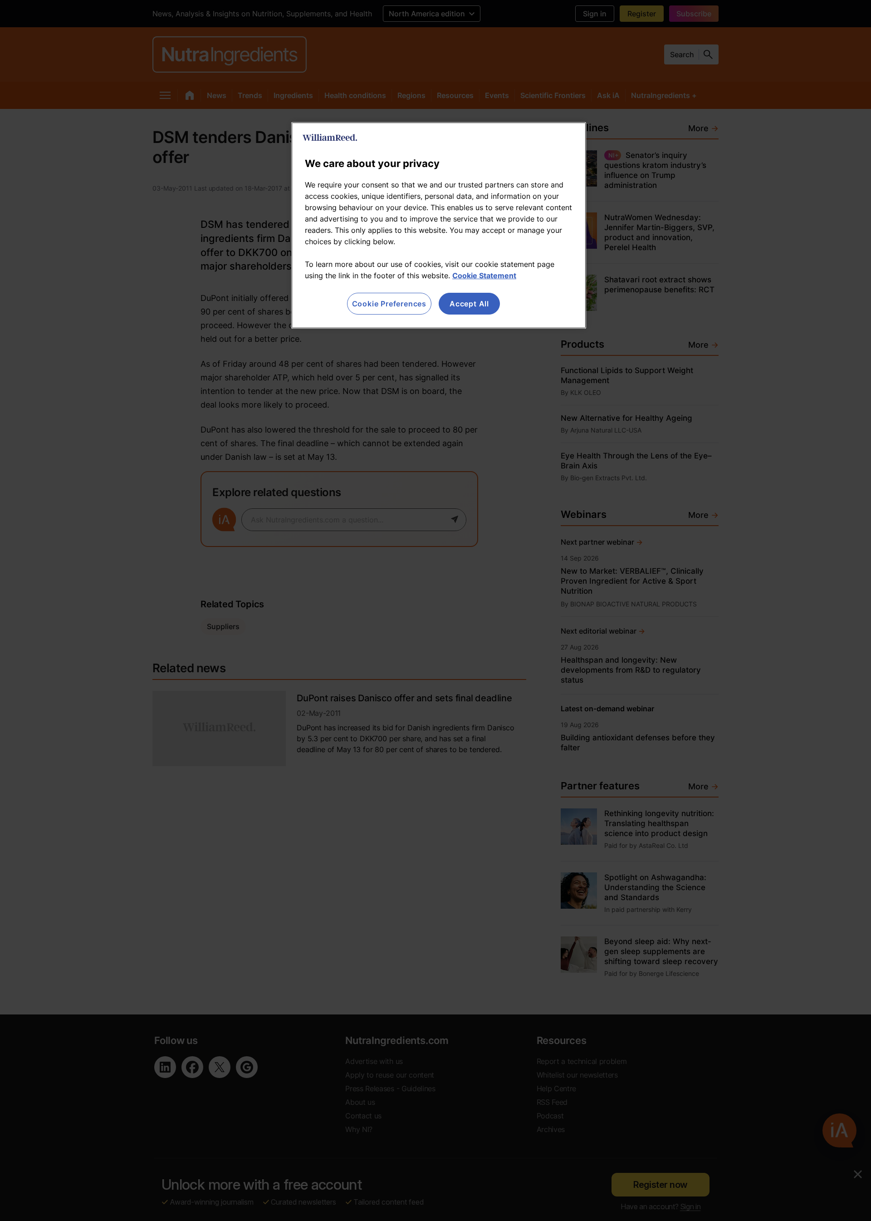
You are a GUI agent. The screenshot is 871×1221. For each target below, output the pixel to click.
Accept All (469, 303)
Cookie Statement (484, 275)
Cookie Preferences (389, 303)
